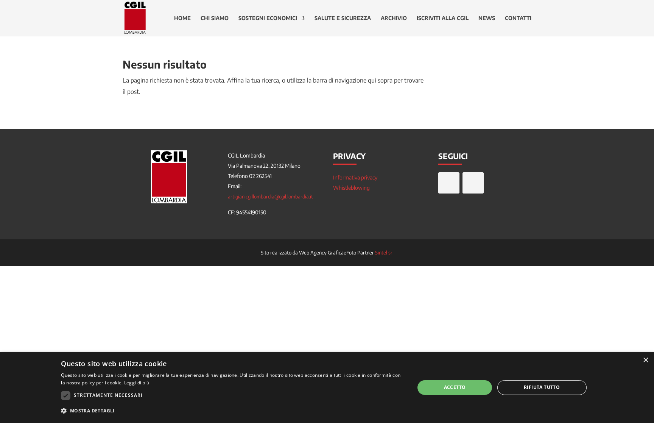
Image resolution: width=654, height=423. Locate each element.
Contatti (518, 18)
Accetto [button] (455, 387)
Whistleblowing (351, 187)
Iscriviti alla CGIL (443, 18)
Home (182, 18)
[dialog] (327, 387)
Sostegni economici (267, 18)
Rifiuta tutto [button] (542, 387)
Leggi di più (136, 382)
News (486, 18)
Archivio (394, 18)
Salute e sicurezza (343, 18)
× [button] (645, 360)
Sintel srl (384, 253)
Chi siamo (215, 18)
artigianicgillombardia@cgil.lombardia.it (270, 197)
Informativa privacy (355, 177)
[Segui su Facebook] (448, 183)
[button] (232, 410)
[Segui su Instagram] (473, 183)
